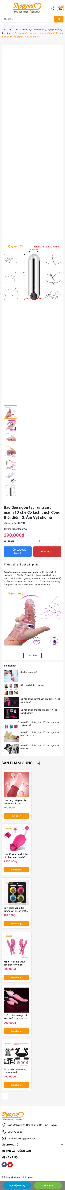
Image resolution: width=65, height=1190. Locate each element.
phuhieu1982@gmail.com (22, 1138)
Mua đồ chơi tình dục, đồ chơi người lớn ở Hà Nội (40, 747)
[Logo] (27, 8)
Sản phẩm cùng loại (22, 763)
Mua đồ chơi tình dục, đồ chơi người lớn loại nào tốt (40, 724)
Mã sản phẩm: (11, 523)
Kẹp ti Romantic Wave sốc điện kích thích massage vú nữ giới (14, 963)
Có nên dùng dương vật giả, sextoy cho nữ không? (40, 700)
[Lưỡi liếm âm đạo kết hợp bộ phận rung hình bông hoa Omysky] (16, 838)
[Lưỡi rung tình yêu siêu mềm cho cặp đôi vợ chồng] (16, 784)
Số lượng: (9, 541)
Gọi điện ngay (17, 1185)
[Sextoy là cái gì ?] (11, 676)
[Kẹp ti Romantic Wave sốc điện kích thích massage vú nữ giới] (16, 946)
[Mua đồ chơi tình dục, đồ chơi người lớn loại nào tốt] (11, 725)
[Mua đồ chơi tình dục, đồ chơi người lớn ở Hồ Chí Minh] (11, 736)
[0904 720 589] (52, 8)
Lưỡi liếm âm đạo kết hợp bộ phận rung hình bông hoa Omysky (16, 855)
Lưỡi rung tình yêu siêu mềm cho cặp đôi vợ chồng (15, 802)
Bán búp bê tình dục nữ (32, 685)
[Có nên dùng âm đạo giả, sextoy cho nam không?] (11, 713)
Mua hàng (16, 869)
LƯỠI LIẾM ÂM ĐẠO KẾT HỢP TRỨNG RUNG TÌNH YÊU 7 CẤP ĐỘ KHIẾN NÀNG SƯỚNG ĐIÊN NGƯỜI (16, 1017)
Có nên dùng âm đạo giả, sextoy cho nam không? (38, 711)
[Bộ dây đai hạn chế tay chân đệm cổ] (16, 1053)
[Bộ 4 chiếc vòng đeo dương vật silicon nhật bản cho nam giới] (16, 892)
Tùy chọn (16, 816)
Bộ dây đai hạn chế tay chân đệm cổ (15, 1071)
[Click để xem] (32, 72)
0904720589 (15, 1131)
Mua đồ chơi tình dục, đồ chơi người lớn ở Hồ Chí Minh (40, 734)
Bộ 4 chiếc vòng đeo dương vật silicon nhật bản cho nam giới (15, 909)
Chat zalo (48, 1185)
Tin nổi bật (10, 665)
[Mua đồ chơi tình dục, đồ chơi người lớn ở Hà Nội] (11, 749)
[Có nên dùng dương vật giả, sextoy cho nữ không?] (11, 702)
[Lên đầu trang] (58, 1176)
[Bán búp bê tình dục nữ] (11, 690)
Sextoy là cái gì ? (28, 672)
